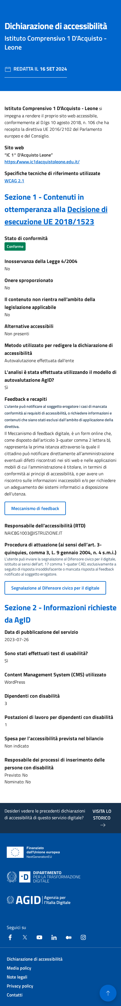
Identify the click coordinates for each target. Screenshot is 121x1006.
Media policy (19, 968)
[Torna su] (108, 993)
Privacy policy (20, 985)
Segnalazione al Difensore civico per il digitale (55, 587)
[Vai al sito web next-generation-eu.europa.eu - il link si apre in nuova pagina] (33, 852)
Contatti (15, 994)
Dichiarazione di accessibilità (34, 959)
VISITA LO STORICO (102, 814)
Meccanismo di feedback (35, 508)
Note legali (17, 977)
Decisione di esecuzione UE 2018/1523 (56, 215)
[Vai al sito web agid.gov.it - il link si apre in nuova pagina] (38, 900)
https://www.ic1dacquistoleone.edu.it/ (42, 161)
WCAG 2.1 (14, 180)
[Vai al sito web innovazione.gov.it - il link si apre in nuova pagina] (45, 876)
